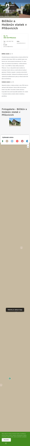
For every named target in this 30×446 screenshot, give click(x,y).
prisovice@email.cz (8, 46)
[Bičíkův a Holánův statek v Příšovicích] (15, 122)
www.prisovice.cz (21, 43)
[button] (28, 147)
